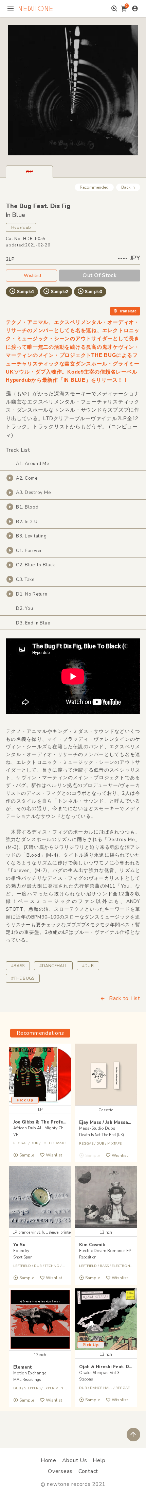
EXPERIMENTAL (56, 1388)
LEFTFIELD (22, 1266)
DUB (34, 1143)
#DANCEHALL (53, 965)
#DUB (88, 965)
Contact (88, 1471)
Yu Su (19, 1245)
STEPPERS (32, 1388)
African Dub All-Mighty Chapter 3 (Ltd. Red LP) (57, 1128)
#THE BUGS (22, 978)
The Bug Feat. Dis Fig (38, 206)
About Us (74, 1460)
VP (15, 1134)
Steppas (86, 1379)
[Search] (114, 8)
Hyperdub (21, 227)
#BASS (17, 965)
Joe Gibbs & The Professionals (47, 1122)
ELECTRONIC (122, 1266)
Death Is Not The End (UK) (101, 1134)
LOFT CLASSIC (53, 1143)
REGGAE (20, 1143)
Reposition (87, 1257)
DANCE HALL (101, 1388)
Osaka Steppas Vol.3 (99, 1372)
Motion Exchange (29, 1373)
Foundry (21, 1250)
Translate (128, 311)
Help (99, 1460)
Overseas (60, 1471)
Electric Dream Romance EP (105, 1250)
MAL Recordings (27, 1379)
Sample (26, 1154)
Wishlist (32, 276)
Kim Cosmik (92, 1245)
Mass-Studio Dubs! (97, 1128)
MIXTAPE (114, 1143)
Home (48, 1460)
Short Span (23, 1257)
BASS (104, 1266)
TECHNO (52, 1266)
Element (22, 1367)
